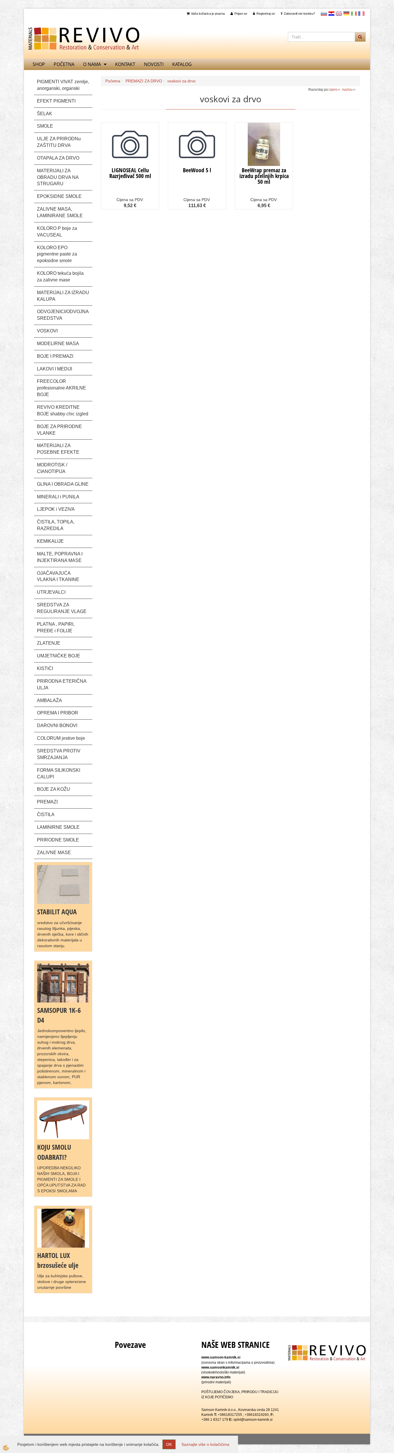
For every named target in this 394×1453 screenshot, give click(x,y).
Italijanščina (354, 13)
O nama (92, 64)
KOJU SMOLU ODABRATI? (54, 1151)
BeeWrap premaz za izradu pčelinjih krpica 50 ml (264, 176)
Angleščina (339, 13)
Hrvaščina (331, 13)
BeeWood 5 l (197, 170)
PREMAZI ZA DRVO (143, 81)
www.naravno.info (215, 1377)
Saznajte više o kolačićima (205, 1444)
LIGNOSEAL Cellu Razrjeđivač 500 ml (130, 173)
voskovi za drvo (181, 81)
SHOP (39, 64)
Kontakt (125, 64)
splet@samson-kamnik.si (253, 1420)
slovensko (324, 13)
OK (169, 1444)
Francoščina (361, 13)
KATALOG (182, 64)
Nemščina (346, 13)
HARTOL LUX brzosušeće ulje (57, 1260)
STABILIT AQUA (57, 911)
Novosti (154, 64)
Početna (64, 64)
